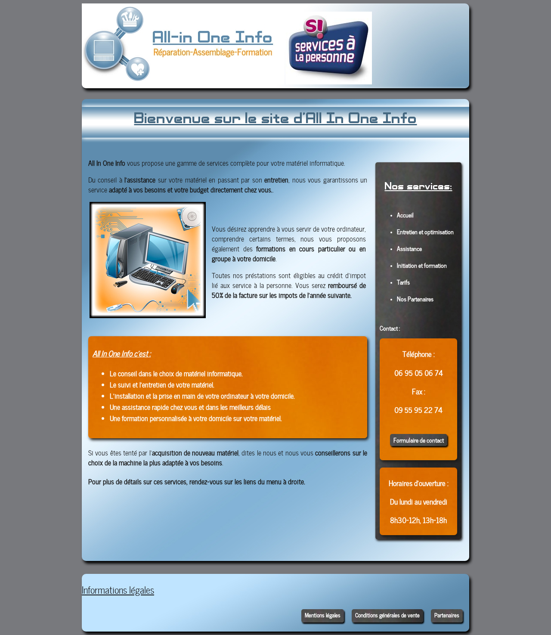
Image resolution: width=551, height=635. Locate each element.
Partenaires (446, 614)
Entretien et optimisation (425, 231)
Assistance (409, 248)
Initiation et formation (422, 264)
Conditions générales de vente (387, 614)
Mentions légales (323, 614)
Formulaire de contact (418, 439)
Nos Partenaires (415, 298)
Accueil (405, 214)
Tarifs (403, 281)
